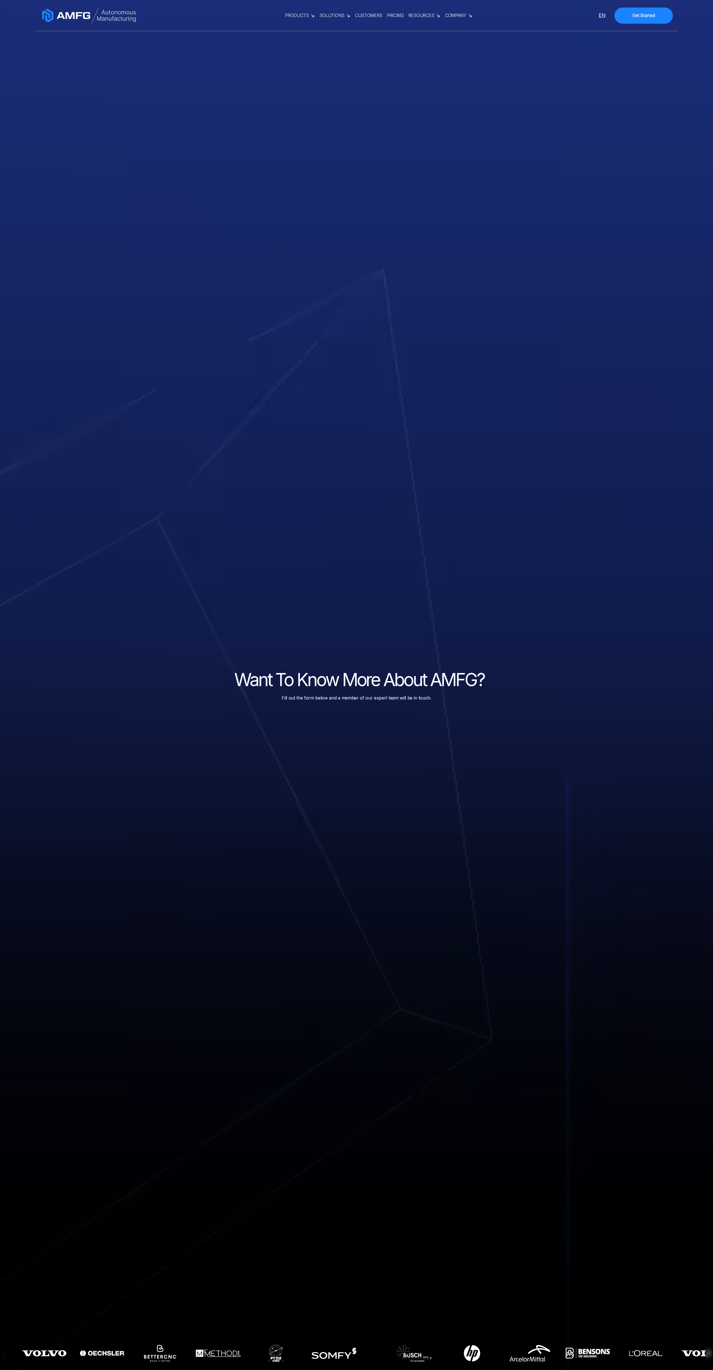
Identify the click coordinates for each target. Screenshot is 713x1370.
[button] (300, 15)
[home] (129, 15)
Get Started (643, 15)
